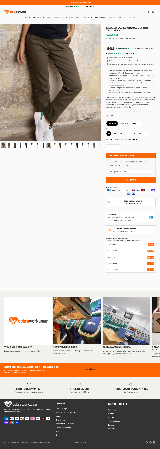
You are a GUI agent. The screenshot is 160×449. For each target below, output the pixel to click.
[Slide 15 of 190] (82, 145)
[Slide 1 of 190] (3, 145)
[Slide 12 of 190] (65, 145)
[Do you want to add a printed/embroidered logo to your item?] (145, 161)
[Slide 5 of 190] (26, 145)
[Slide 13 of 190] (71, 145)
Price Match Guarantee (65, 424)
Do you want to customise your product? (131, 161)
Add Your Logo (61, 409)
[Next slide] (153, 327)
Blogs (58, 435)
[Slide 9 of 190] (48, 145)
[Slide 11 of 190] (60, 145)
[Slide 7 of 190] (37, 145)
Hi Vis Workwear (114, 421)
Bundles (111, 425)
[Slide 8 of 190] (43, 145)
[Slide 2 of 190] (9, 145)
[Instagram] (150, 442)
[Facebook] (146, 442)
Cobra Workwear (15, 442)
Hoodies (111, 417)
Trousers (111, 429)
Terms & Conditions (63, 427)
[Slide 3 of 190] (15, 145)
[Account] (148, 11)
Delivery (59, 416)
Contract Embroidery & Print (67, 412)
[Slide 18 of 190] (99, 145)
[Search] (143, 11)
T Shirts (111, 414)
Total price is (118, 172)
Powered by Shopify (43, 442)
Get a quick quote (132, 201)
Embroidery (60, 420)
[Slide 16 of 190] (88, 145)
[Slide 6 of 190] (31, 145)
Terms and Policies (80, 442)
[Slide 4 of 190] (20, 145)
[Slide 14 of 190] (77, 145)
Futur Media (33, 442)
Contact (59, 431)
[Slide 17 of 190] (94, 145)
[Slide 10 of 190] (54, 145)
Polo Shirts (112, 410)
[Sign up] (152, 369)
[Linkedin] (154, 442)
